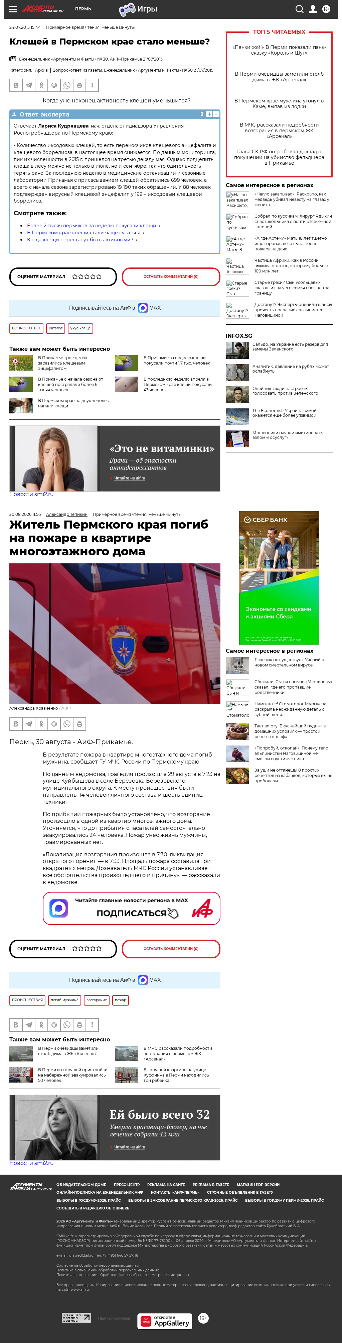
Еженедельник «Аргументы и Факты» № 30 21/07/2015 (158, 70)
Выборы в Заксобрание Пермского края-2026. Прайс (182, 1200)
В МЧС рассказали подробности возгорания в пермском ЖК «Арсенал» (279, 130)
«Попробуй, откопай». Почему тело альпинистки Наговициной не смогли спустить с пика (291, 753)
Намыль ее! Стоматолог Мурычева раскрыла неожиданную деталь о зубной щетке (290, 709)
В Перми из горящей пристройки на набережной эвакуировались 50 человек (73, 1075)
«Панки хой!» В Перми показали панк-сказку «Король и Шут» (279, 50)
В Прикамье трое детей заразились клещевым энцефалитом (62, 363)
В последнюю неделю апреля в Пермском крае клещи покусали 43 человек (178, 384)
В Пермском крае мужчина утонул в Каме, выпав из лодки (279, 103)
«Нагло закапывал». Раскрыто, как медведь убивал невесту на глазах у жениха (291, 199)
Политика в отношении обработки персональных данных (107, 1270)
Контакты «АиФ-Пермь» (175, 1192)
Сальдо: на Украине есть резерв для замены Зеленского (290, 346)
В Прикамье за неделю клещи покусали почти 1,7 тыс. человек (177, 360)
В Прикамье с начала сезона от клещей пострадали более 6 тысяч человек (70, 384)
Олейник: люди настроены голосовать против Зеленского (285, 391)
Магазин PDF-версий (258, 1185)
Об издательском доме (81, 1185)
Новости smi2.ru (31, 494)
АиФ (66, 708)
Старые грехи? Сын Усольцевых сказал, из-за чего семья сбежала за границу (291, 288)
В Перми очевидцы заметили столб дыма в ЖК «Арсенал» (279, 77)
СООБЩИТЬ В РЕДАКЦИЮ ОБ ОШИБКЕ (92, 1208)
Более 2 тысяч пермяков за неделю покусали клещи (91, 226)
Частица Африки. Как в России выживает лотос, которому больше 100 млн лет (291, 265)
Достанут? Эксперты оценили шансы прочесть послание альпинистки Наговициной (293, 310)
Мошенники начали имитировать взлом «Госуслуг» (287, 435)
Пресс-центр (127, 1185)
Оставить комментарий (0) (171, 276)
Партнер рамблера (114, 1318)
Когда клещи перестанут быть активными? (80, 240)
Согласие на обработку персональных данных (97, 1265)
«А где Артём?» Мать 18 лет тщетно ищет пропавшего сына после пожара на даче (290, 243)
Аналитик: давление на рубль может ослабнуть (290, 369)
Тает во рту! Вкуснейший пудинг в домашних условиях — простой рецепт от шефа (290, 731)
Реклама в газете (211, 1185)
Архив (41, 70)
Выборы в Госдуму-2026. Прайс (88, 1200)
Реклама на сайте (166, 1185)
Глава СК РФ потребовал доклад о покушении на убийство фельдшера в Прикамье (279, 157)
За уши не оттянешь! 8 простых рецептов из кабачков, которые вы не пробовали (293, 775)
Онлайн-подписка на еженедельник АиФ (99, 1192)
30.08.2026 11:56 (25, 514)
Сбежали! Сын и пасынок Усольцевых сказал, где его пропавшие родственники (293, 687)
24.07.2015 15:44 (25, 27)
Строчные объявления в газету (240, 1192)
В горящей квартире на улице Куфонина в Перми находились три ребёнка (176, 1075)
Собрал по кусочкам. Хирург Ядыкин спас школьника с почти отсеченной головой (293, 221)
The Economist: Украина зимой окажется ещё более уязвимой (284, 413)
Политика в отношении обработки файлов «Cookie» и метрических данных (122, 1275)
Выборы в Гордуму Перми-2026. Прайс (284, 1200)
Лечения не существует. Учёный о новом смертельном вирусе (289, 662)
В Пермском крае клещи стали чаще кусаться (83, 233)
